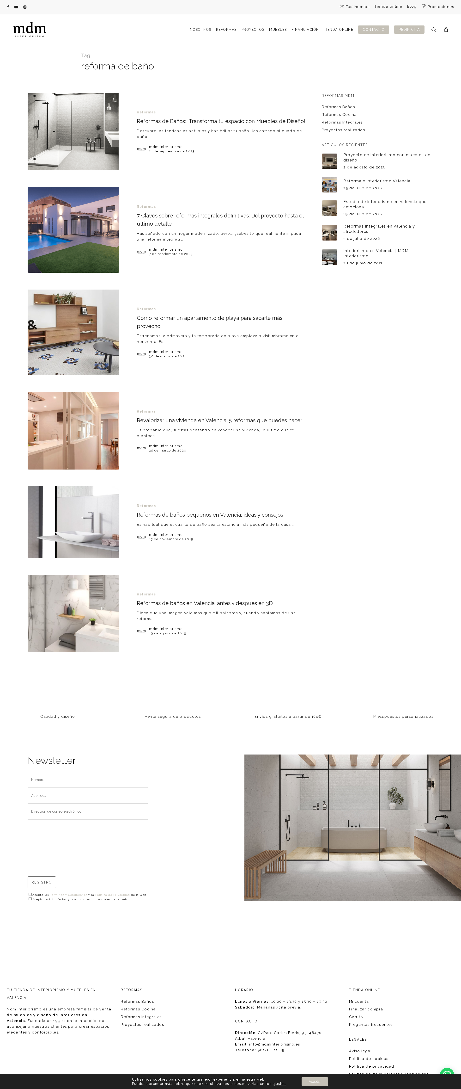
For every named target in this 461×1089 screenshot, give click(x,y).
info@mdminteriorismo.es (274, 1044)
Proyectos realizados (343, 130)
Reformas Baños (338, 107)
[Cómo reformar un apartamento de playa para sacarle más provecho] (73, 332)
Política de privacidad (371, 1066)
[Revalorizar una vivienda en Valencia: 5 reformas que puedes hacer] (73, 431)
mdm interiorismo (166, 147)
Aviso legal (360, 1051)
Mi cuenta (359, 1001)
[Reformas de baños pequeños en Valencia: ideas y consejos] (73, 522)
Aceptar (315, 1081)
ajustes (279, 1084)
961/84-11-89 (271, 1050)
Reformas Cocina (339, 114)
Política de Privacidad (112, 895)
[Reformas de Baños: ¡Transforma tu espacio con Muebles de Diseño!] (73, 131)
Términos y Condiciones (68, 895)
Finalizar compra (366, 1009)
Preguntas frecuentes (371, 1024)
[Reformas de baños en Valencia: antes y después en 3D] (73, 613)
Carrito (356, 1017)
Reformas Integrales (342, 122)
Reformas (146, 112)
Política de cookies (368, 1059)
